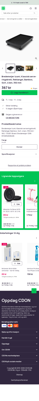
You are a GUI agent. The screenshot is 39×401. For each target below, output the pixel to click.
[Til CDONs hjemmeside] (3, 8)
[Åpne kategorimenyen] (35, 8)
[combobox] (19, 13)
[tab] (10, 68)
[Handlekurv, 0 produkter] (30, 8)
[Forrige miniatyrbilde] (2, 68)
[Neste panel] (34, 181)
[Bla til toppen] (34, 290)
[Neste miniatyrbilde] (36, 68)
